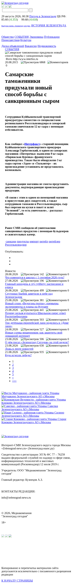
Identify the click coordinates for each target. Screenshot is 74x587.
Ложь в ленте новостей (19, 348)
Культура (25, 40)
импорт (34, 241)
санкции (11, 241)
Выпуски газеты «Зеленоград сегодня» (16, 26)
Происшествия (10, 40)
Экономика (36, 36)
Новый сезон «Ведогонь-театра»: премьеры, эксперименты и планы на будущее (32, 305)
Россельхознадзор (16, 244)
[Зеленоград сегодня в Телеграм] (6, 6)
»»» (14, 380)
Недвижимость (47, 46)
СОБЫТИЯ (22, 36)
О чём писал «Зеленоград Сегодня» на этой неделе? (37, 342)
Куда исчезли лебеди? (18, 355)
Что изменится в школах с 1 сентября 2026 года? (34, 277)
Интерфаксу (32, 144)
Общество (7, 36)
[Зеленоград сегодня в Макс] (12, 6)
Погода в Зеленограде (42, 16)
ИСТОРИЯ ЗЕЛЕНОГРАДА (48, 25)
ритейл (44, 241)
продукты (23, 241)
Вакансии (31, 46)
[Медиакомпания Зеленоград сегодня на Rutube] (2, 6)
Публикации (52, 36)
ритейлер (54, 241)
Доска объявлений (12, 46)
